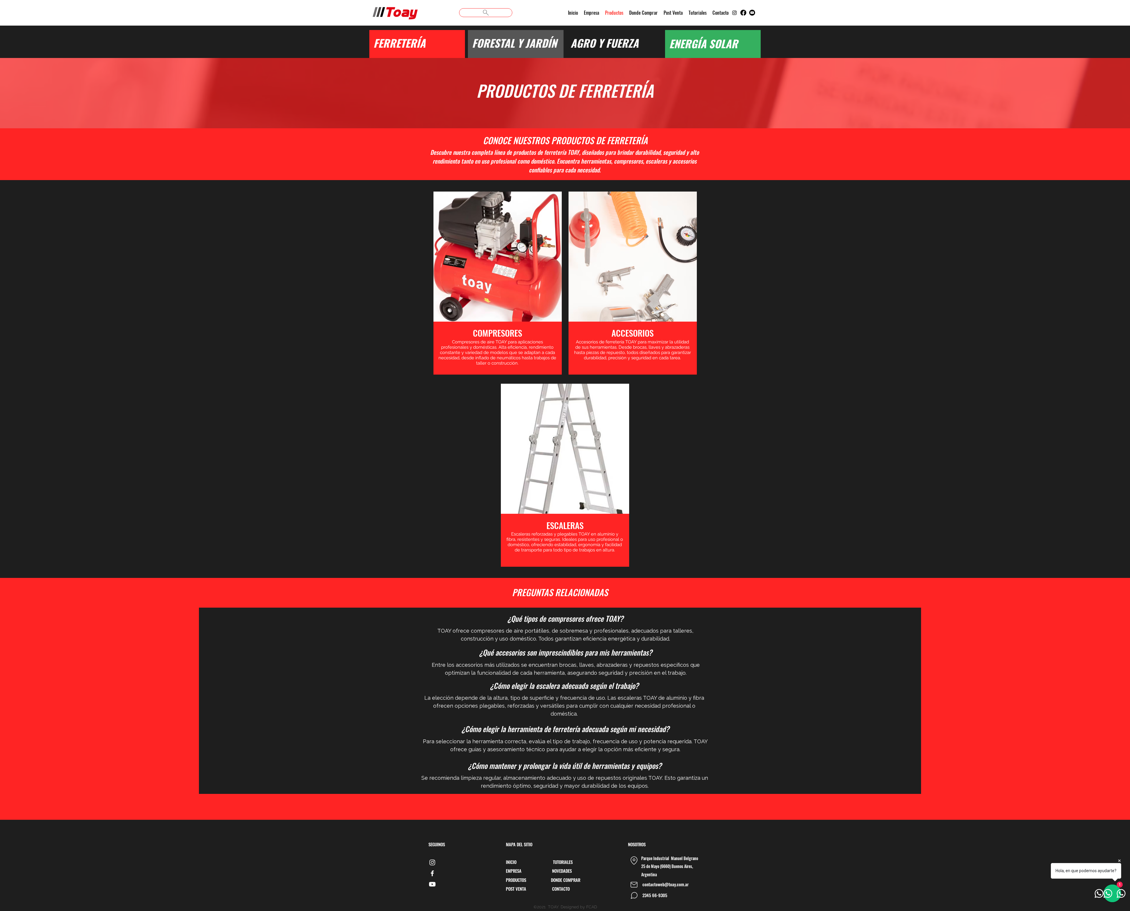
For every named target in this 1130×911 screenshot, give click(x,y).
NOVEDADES (562, 870)
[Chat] (634, 895)
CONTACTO (561, 888)
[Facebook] (743, 13)
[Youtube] (752, 13)
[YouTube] (432, 884)
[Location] (634, 860)
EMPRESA (513, 870)
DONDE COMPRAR (565, 880)
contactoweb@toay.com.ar (665, 884)
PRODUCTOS (516, 880)
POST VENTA (516, 888)
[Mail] (634, 884)
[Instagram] (734, 13)
